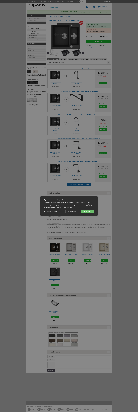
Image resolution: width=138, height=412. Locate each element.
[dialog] (69, 206)
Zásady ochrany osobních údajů (64, 207)
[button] (51, 211)
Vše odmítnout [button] (72, 211)
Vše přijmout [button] (87, 211)
